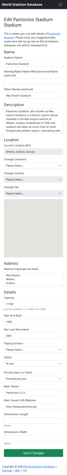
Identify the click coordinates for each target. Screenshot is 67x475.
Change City (11, 187)
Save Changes (33, 453)
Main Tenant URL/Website (20, 400)
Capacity (9, 298)
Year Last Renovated (16, 329)
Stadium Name (13, 57)
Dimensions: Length (16, 414)
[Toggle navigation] (60, 4)
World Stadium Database (39, 466)
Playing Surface (13, 343)
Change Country (14, 173)
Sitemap (7, 470)
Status (8, 357)
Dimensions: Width (15, 432)
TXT (25, 470)
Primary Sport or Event (18, 372)
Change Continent (15, 159)
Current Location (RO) (17, 145)
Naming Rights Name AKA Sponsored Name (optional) (31, 73)
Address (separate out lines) (21, 269)
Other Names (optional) (18, 89)
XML (17, 470)
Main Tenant (11, 386)
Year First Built (12, 315)
